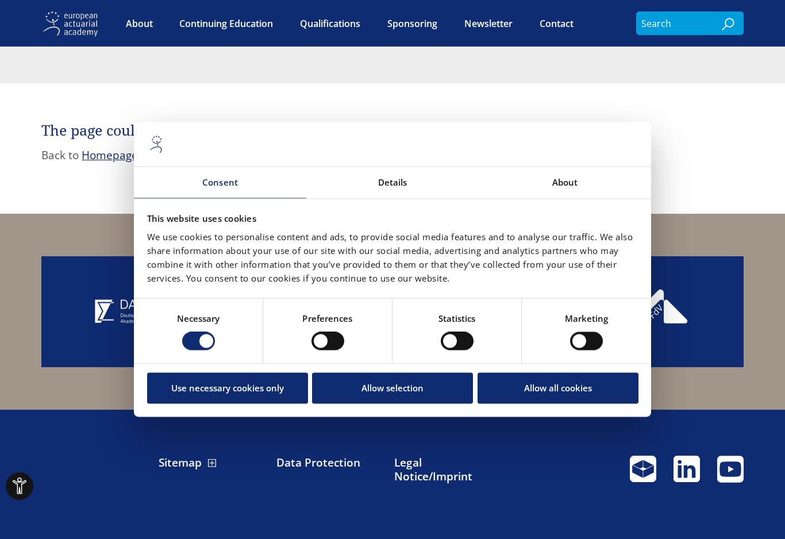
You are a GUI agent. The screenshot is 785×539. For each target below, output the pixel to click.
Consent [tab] (220, 182)
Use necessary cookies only (227, 388)
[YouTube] (730, 474)
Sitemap (180, 462)
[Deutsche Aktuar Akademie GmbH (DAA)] (125, 311)
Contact (557, 23)
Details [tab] (392, 182)
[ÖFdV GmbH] (659, 311)
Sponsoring (412, 23)
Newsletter (488, 23)
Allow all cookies (558, 388)
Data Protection (318, 462)
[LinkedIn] (687, 474)
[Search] (729, 23)
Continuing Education (226, 23)
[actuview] (643, 474)
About (139, 23)
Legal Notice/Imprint (433, 469)
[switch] (327, 341)
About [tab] (565, 182)
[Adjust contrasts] (19, 486)
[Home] (72, 23)
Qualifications (330, 23)
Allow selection (392, 388)
